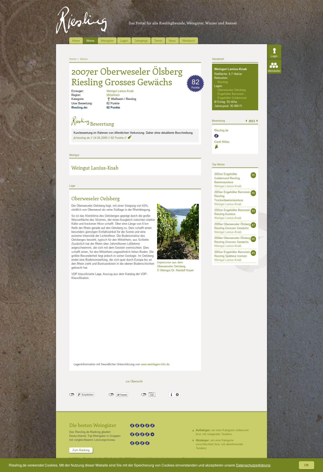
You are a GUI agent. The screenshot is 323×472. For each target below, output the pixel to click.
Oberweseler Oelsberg (95, 198)
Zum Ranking (81, 450)
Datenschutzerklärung (253, 465)
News (172, 40)
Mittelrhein (113, 95)
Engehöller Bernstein (231, 94)
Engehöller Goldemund (232, 97)
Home (76, 40)
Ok (306, 465)
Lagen (124, 40)
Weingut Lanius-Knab (120, 91)
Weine (90, 40)
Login (274, 56)
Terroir (158, 40)
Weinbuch (188, 40)
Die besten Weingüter (92, 425)
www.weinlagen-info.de (155, 364)
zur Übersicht (134, 381)
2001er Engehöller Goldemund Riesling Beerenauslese (227, 178)
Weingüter (107, 40)
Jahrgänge (141, 40)
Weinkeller (274, 70)
